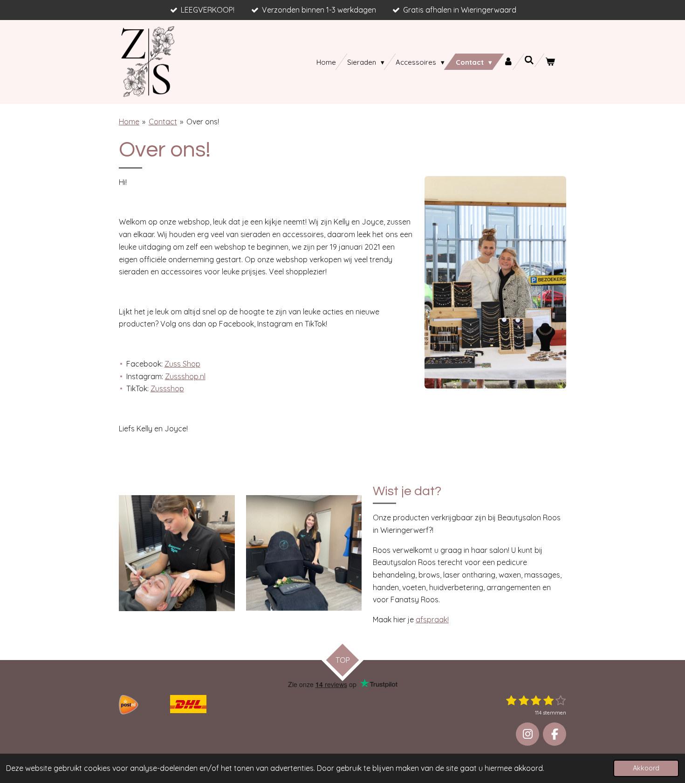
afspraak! (432, 619)
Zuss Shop (182, 363)
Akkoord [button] (646, 768)
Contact (163, 121)
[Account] (508, 62)
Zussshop (167, 388)
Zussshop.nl (185, 376)
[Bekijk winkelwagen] (550, 62)
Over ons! (202, 121)
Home (129, 121)
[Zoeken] (529, 60)
